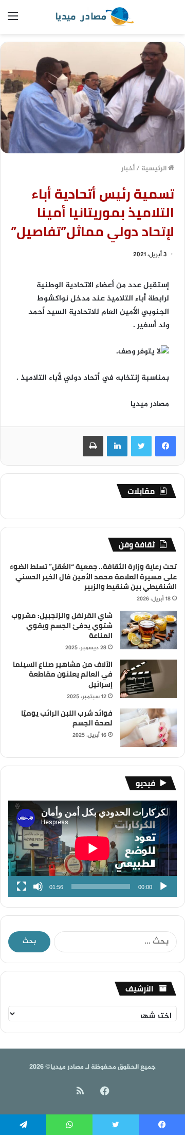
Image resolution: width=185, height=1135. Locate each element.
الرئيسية (154, 168)
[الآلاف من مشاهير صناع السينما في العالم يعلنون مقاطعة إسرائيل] (148, 679)
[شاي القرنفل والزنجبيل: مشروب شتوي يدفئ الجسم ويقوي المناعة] (148, 630)
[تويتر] (141, 446)
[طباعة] (93, 446)
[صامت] (38, 886)
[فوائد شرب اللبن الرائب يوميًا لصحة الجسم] (148, 727)
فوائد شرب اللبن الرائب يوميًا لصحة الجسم (67, 718)
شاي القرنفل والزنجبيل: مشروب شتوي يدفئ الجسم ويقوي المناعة (62, 625)
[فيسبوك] (165, 446)
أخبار (128, 168)
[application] (92, 849)
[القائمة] (13, 20)
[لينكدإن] (117, 446)
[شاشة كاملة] (21, 886)
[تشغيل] (163, 886)
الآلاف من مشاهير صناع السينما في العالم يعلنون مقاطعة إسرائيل (63, 674)
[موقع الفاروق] (92, 17)
